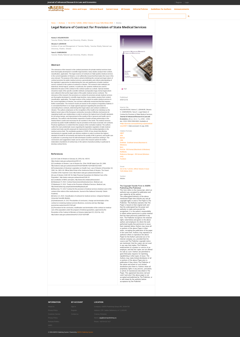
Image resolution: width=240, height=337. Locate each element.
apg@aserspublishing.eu (107, 318)
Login (187, 2)
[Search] (187, 16)
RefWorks (123, 152)
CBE (121, 140)
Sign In (73, 307)
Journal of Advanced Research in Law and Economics (72, 2)
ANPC (50, 325)
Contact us (74, 314)
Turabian (123, 159)
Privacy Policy (53, 310)
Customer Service (54, 314)
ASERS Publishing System (85, 332)
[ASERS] (56, 8)
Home (53, 23)
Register (179, 2)
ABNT (122, 133)
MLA (121, 147)
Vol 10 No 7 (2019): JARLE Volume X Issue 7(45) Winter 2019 (90, 23)
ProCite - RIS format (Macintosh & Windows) (135, 149)
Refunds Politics (53, 321)
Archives (62, 23)
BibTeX (122, 138)
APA (121, 135)
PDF (125, 89)
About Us (51, 307)
